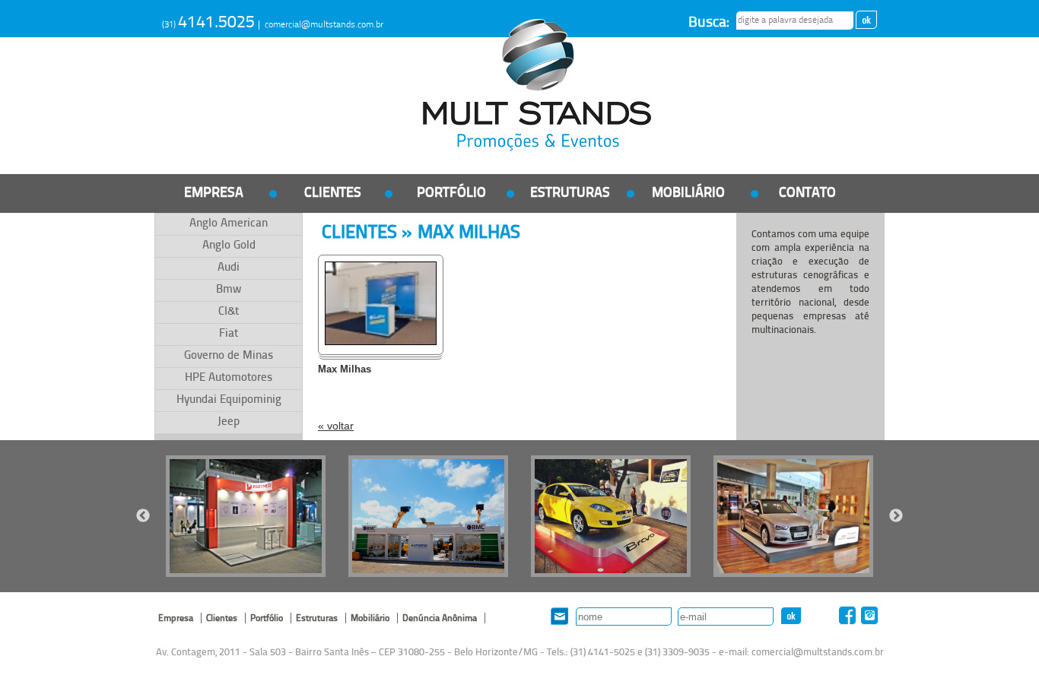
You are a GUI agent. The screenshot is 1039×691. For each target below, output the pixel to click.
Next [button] (896, 516)
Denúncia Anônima (439, 618)
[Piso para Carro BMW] (793, 516)
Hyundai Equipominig (228, 400)
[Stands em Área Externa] (428, 516)
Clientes (332, 193)
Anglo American (228, 224)
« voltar (336, 426)
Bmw (228, 290)
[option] (245, 516)
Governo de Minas (228, 356)
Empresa (213, 193)
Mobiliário (688, 193)
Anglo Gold (229, 246)
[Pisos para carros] (611, 516)
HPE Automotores (228, 378)
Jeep (229, 422)
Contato (807, 193)
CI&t (228, 312)
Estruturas (570, 193)
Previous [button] (143, 516)
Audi (229, 268)
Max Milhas (344, 369)
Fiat (228, 334)
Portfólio (451, 193)
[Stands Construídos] (245, 516)
